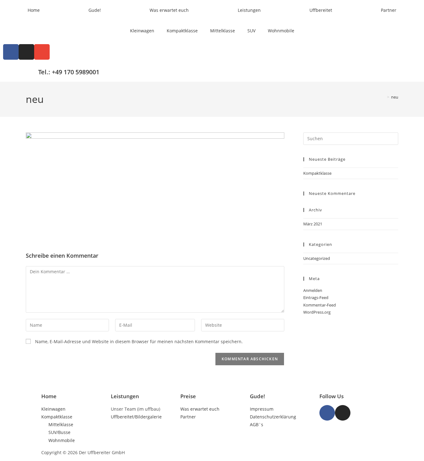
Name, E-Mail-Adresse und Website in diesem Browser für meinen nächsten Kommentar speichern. (139, 341)
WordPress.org (317, 312)
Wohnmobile (281, 31)
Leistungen (249, 10)
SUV (251, 31)
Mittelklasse (222, 31)
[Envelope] (42, 52)
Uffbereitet (320, 10)
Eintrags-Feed (315, 297)
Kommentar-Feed (319, 305)
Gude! (94, 10)
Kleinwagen (142, 31)
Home (34, 10)
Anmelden (312, 290)
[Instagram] (26, 52)
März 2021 (312, 224)
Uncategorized (316, 258)
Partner (388, 10)
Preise (188, 396)
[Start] (383, 97)
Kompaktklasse (182, 31)
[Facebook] (11, 52)
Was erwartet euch (169, 10)
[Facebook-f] (327, 413)
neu (394, 97)
